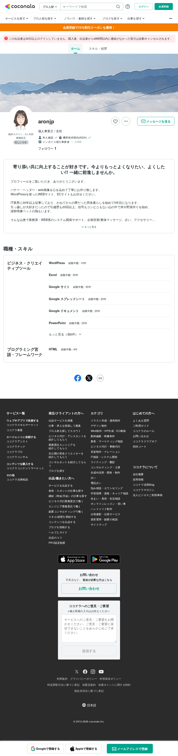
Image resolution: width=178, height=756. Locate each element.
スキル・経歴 (98, 48)
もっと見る (90, 226)
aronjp (46, 121)
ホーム (75, 48)
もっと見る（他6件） (63, 334)
